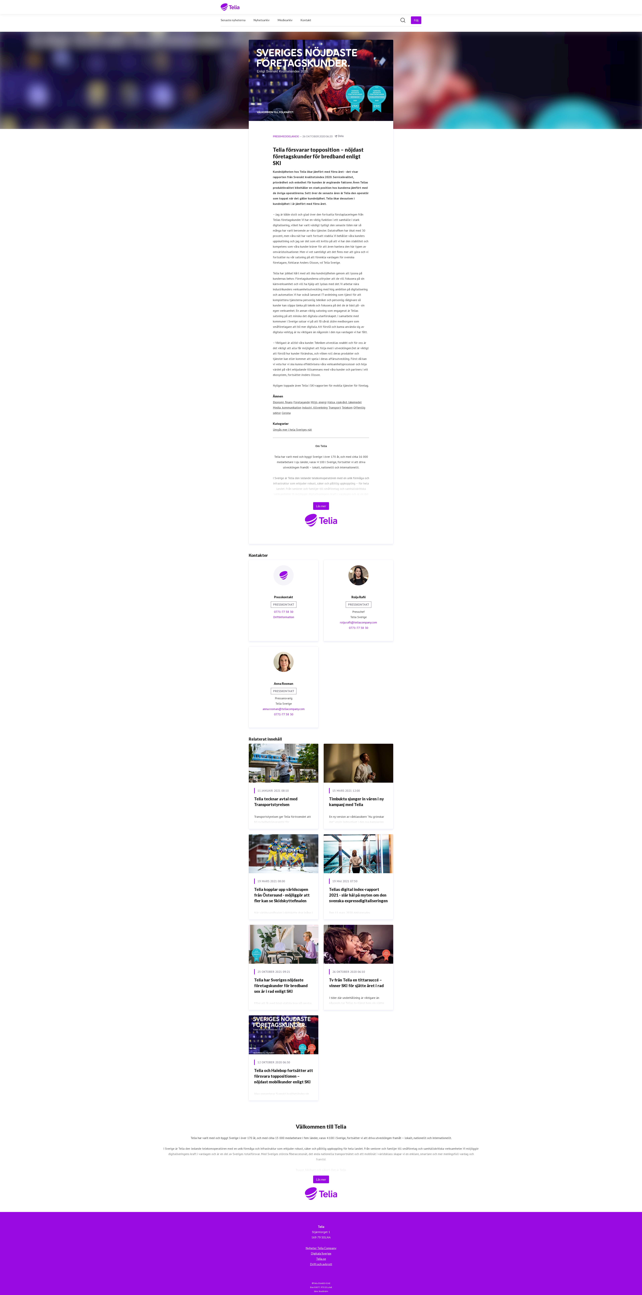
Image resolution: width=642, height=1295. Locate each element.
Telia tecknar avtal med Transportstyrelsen (275, 801)
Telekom (347, 407)
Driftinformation (283, 617)
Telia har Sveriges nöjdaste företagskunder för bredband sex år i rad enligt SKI (281, 985)
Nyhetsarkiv (261, 20)
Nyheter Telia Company (321, 1248)
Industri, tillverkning (315, 407)
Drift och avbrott (321, 1264)
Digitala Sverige (321, 1253)
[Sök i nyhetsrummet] (403, 20)
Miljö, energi (319, 402)
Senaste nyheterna (233, 20)
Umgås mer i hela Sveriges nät (292, 429)
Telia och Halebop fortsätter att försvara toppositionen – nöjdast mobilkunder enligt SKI (283, 1076)
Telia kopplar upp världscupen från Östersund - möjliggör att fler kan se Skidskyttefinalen (282, 895)
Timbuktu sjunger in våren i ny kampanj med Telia (356, 801)
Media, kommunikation (287, 407)
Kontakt (305, 20)
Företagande (301, 402)
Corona (286, 413)
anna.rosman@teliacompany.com (284, 709)
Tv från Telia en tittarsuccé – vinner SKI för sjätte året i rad (356, 982)
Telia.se (321, 1259)
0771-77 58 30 (283, 612)
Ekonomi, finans (283, 402)
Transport (335, 407)
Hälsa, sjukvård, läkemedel (344, 402)
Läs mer (321, 506)
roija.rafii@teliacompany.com (358, 622)
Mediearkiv (285, 20)
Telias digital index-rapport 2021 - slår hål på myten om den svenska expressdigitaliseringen (358, 895)
